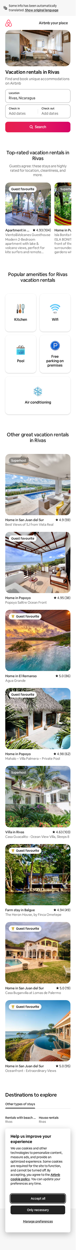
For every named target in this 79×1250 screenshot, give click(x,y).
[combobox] (38, 98)
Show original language (41, 10)
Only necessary (38, 1210)
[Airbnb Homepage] (8, 23)
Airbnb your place (53, 23)
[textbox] (21, 113)
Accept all (38, 1198)
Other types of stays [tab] (20, 1104)
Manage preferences (38, 1221)
